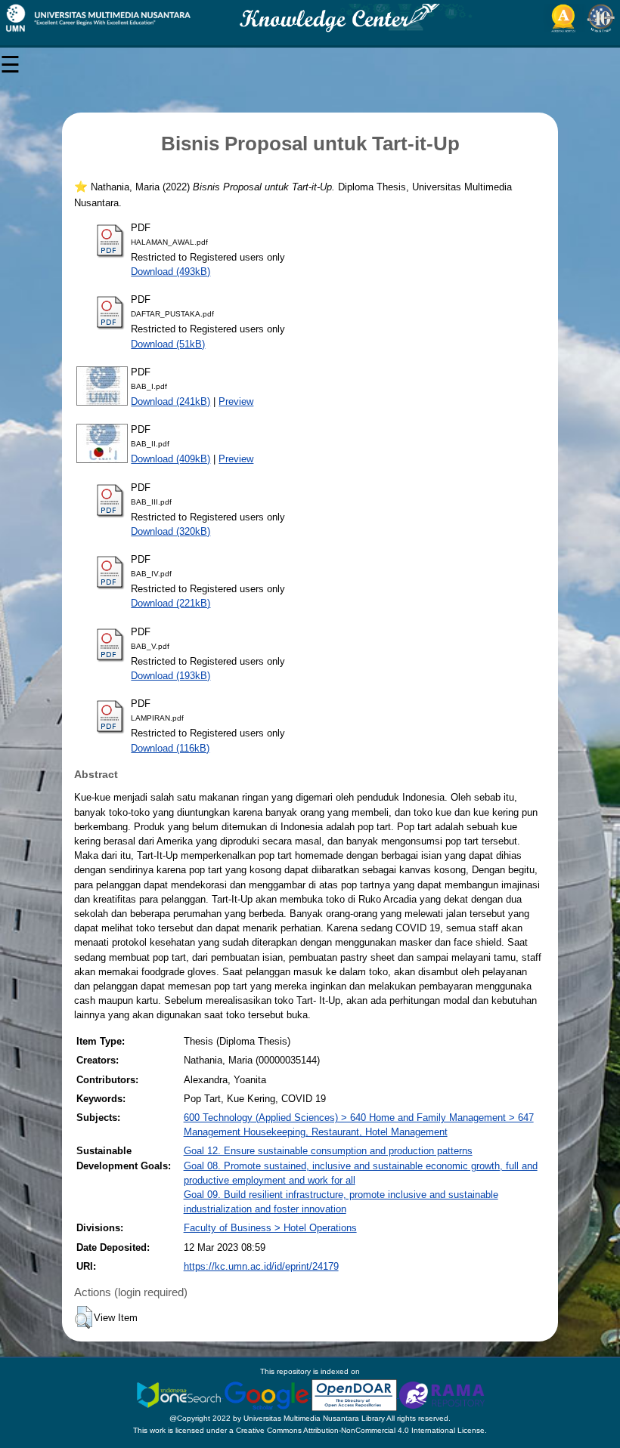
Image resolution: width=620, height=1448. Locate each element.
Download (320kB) (170, 531)
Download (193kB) (170, 675)
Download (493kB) (170, 271)
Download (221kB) (170, 603)
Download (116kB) (170, 748)
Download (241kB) (170, 401)
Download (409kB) (170, 459)
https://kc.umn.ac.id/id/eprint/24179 (261, 1266)
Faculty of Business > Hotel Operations (270, 1227)
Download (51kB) (168, 344)
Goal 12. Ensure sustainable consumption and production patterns (328, 1150)
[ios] (180, 1395)
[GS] (268, 1395)
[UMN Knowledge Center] (310, 18)
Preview (236, 401)
